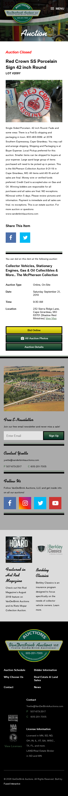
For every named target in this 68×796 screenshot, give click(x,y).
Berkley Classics (42, 572)
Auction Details (34, 346)
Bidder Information (45, 670)
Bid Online (34, 330)
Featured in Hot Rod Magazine (16, 575)
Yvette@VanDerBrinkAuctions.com (44, 706)
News (37, 687)
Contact (8, 687)
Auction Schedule (14, 670)
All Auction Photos (34, 338)
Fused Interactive (12, 783)
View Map (51, 318)
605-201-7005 (38, 466)
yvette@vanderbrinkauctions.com (21, 459)
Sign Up (54, 435)
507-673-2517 (14, 466)
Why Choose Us (13, 676)
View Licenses (13, 746)
